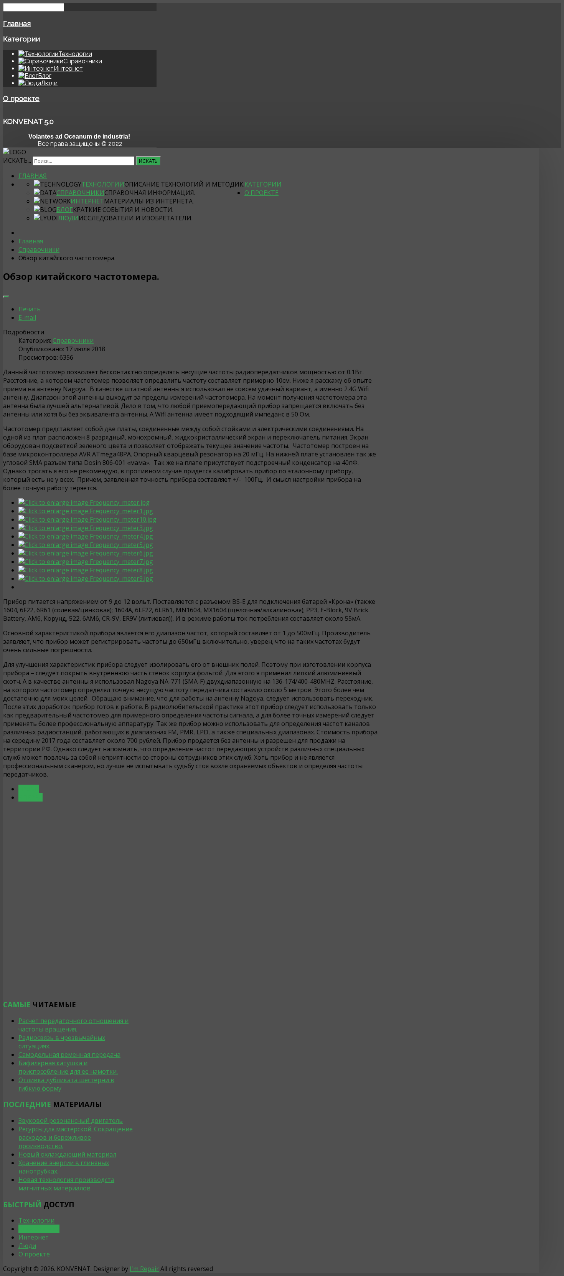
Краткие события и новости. (123, 209)
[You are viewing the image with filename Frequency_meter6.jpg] (85, 553)
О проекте (21, 98)
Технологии (102, 184)
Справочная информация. (149, 192)
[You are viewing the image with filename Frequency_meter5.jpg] (85, 544)
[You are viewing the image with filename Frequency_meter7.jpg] (85, 561)
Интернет (87, 201)
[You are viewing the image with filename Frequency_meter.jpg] (84, 502)
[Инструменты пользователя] (6, 297)
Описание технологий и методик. (184, 184)
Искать (148, 160)
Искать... (17, 160)
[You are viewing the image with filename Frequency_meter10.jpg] (87, 519)
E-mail (27, 317)
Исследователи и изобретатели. (136, 218)
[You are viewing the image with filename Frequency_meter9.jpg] (85, 578)
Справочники (80, 192)
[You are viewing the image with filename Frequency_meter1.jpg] (85, 511)
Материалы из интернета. (149, 201)
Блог (64, 209)
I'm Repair (144, 1268)
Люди (68, 218)
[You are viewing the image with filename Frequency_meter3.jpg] (85, 528)
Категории (21, 39)
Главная (17, 23)
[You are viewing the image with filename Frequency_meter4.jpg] (85, 536)
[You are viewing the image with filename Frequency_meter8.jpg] (85, 570)
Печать (29, 309)
